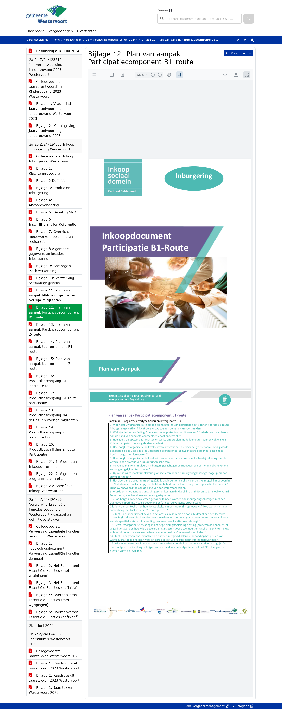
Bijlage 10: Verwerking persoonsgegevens (51, 280)
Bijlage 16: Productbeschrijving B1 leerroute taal (48, 381)
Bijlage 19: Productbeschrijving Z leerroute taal (47, 432)
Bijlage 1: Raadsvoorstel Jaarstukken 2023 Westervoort (54, 665)
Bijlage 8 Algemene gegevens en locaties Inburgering (49, 253)
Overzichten (87, 31)
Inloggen (242, 706)
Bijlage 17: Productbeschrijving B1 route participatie (53, 398)
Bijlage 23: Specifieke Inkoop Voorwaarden (50, 488)
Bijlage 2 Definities (51, 180)
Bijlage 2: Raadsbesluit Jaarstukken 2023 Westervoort (54, 677)
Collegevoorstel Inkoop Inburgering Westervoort (51, 158)
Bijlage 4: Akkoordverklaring (44, 202)
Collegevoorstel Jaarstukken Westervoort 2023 (54, 653)
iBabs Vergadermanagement (204, 706)
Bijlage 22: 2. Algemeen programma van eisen (53, 476)
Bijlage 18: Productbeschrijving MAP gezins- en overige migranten (53, 415)
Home (56, 39)
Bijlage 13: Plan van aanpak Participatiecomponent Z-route (54, 329)
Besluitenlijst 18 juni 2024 (57, 51)
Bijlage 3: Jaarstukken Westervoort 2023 (51, 689)
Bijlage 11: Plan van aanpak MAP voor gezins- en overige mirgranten (52, 295)
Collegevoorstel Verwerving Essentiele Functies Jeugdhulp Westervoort (54, 531)
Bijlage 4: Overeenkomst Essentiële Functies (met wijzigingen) (53, 600)
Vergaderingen (61, 31)
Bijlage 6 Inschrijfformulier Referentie (52, 221)
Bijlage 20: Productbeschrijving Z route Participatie (52, 449)
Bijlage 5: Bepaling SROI (56, 212)
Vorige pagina (240, 53)
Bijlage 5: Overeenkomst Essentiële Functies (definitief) (54, 614)
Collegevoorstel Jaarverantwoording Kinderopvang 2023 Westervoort (45, 88)
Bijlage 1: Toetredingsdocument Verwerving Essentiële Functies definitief (54, 550)
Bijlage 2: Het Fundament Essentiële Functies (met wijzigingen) (54, 570)
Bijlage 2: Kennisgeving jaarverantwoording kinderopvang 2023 (52, 130)
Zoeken (162, 10)
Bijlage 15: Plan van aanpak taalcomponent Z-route (50, 363)
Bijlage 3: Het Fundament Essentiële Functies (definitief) (54, 585)
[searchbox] (199, 19)
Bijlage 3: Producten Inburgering (49, 190)
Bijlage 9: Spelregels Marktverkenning (50, 268)
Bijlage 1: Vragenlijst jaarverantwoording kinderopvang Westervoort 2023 (51, 111)
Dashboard (35, 31)
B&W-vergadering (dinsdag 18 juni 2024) (111, 39)
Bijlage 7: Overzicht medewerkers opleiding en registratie (51, 236)
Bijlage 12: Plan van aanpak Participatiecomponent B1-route (54, 312)
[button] (248, 19)
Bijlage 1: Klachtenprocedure (44, 170)
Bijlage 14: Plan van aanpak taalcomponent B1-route (51, 346)
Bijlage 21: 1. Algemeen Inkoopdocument (53, 463)
